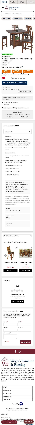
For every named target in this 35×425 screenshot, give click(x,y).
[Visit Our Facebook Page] (15, 351)
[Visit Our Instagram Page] (19, 351)
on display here (13, 102)
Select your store (9, 97)
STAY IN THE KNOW (9, 422)
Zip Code (20, 327)
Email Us (25, 117)
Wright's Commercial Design (30, 2)
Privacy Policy (10, 410)
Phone (6, 327)
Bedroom (28, 18)
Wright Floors (22, 2)
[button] (2, 7)
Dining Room (18, 18)
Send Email (25, 342)
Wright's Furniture (4, 2)
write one (18, 298)
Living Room (6, 18)
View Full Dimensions (25, 91)
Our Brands (4, 414)
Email (19, 322)
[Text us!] (28, 422)
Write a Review (17, 301)
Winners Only (6, 62)
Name (6, 322)
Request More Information (16, 82)
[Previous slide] (5, 255)
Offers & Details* (24, 410)
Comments (7, 333)
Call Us (11, 117)
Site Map (17, 410)
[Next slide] (29, 255)
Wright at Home (13, 2)
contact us (9, 191)
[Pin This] (3, 78)
